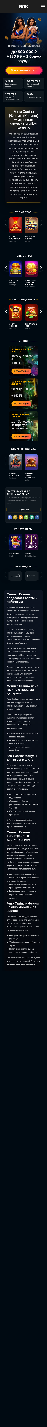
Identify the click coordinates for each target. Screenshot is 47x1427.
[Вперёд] (41, 224)
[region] (23, 232)
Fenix (23, 6)
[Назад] (6, 224)
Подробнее (23, 510)
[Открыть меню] (43, 6)
